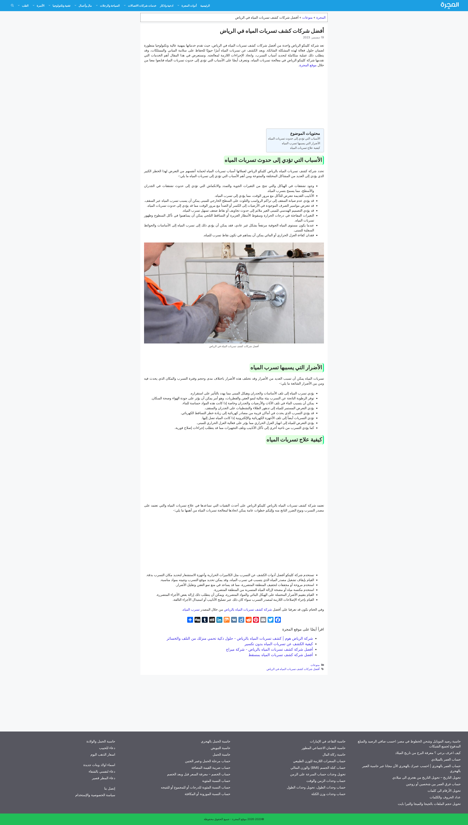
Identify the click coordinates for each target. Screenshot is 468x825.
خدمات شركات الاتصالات (142, 5)
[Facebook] (278, 620)
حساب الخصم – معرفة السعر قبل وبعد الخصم (198, 774)
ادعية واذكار (166, 5)
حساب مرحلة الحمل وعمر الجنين (207, 761)
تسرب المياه (191, 609)
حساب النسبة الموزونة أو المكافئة (207, 794)
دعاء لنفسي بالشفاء (102, 771)
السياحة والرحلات (110, 5)
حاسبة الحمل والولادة (100, 741)
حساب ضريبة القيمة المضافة (210, 767)
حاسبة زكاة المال (334, 754)
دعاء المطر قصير (103, 778)
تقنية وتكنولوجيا (61, 5)
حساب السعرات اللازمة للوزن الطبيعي (319, 761)
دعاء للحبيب (107, 748)
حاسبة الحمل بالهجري (215, 741)
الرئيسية (205, 5)
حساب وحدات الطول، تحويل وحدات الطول (316, 787)
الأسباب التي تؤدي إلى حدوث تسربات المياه (294, 138)
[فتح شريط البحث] (12, 5)
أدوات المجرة (189, 5)
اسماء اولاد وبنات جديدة (99, 765)
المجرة (321, 17)
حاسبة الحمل (221, 754)
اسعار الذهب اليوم (102, 754)
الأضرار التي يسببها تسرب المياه (301, 143)
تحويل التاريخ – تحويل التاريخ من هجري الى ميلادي (426, 777)
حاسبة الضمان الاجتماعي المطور (324, 748)
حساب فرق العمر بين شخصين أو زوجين (433, 784)
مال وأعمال (85, 5)
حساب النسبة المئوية (216, 781)
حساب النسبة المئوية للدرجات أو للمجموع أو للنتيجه (195, 787)
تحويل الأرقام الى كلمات (444, 790)
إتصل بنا (109, 788)
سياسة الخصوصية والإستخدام (95, 795)
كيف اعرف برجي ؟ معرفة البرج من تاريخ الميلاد (428, 753)
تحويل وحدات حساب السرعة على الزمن (318, 774)
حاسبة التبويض (220, 748)
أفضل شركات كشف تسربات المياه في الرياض (293, 669)
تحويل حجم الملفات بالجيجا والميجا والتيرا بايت (429, 804)
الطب (25, 5)
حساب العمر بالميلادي (446, 759)
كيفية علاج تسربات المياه (305, 148)
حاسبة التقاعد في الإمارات (328, 741)
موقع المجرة (308, 65)
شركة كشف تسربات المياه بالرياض (248, 609)
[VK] (234, 620)
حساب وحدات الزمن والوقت (326, 781)
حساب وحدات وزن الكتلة (328, 794)
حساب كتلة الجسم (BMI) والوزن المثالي (318, 767)
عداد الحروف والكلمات (445, 797)
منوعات (307, 17)
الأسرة (40, 5)
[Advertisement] (234, 98)
